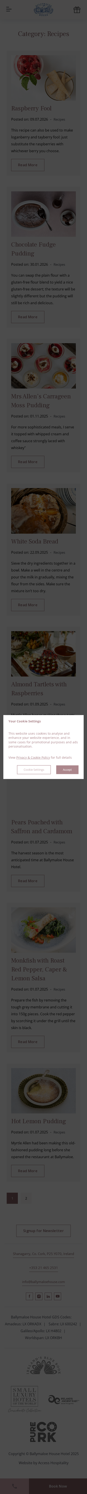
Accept (67, 770)
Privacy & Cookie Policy (33, 757)
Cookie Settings (34, 770)
